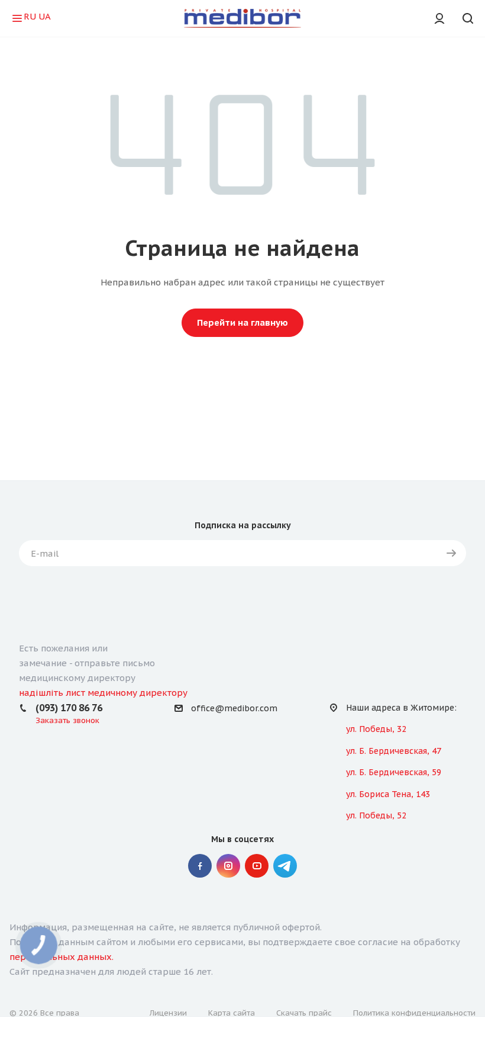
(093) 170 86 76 (68, 708)
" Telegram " (285, 866)
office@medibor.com (234, 708)
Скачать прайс (304, 1013)
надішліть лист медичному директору (103, 692)
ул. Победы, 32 (376, 729)
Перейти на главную (242, 322)
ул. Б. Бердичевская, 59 (393, 772)
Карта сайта (231, 1013)
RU (30, 16)
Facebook (200, 866)
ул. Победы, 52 (376, 815)
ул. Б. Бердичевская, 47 (393, 751)
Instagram (228, 866)
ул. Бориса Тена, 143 (388, 794)
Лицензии (168, 1013)
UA (44, 16)
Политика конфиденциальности (414, 1013)
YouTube (257, 866)
